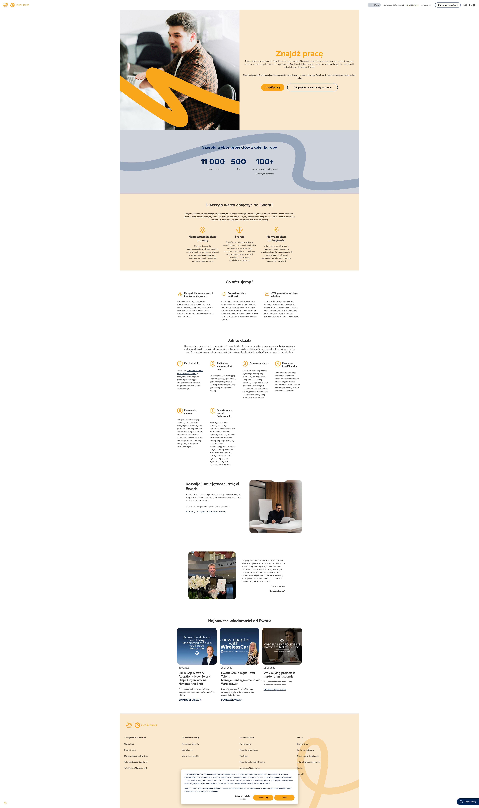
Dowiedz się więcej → (190, 700)
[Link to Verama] (466, 5)
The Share (244, 756)
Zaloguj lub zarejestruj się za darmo (313, 87)
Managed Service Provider (136, 756)
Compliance (187, 750)
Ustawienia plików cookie (242, 797)
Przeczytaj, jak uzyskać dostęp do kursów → (205, 511)
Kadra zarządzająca (305, 750)
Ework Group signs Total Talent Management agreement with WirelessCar (241, 678)
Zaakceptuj (263, 798)
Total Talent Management (135, 768)
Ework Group (303, 744)
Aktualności (426, 5)
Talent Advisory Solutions (135, 762)
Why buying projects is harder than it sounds (279, 674)
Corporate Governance (250, 768)
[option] (239, 577)
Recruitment (130, 750)
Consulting (129, 744)
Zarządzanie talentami (394, 5)
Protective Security (190, 744)
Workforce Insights (190, 756)
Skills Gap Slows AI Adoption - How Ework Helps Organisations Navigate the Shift (194, 678)
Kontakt (300, 774)
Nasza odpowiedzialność (308, 756)
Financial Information (249, 750)
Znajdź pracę (413, 5)
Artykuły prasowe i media (308, 762)
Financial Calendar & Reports (252, 762)
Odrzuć (284, 798)
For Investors (245, 744)
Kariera (300, 768)
